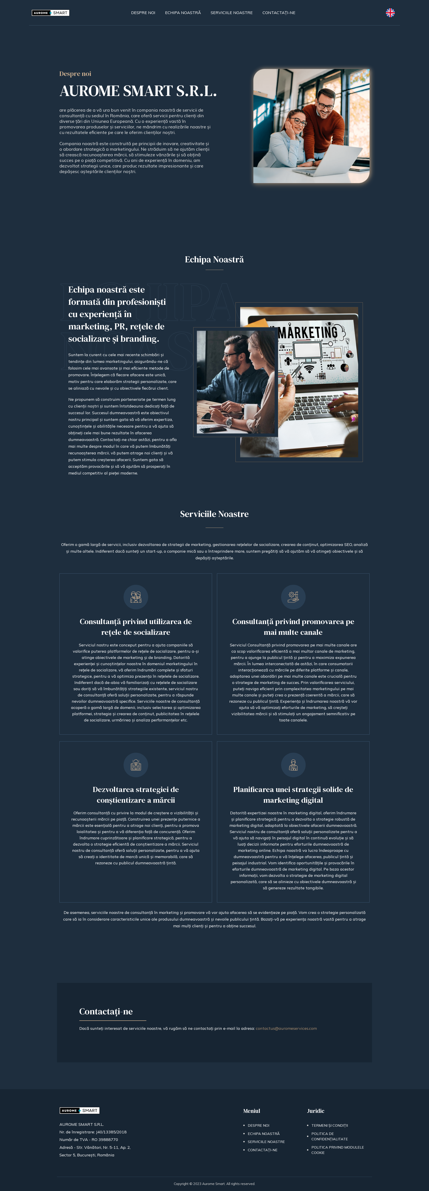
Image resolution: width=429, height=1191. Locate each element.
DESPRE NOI (258, 1125)
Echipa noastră (183, 12)
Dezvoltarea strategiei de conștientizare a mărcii (136, 794)
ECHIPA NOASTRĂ (264, 1133)
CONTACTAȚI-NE (263, 1150)
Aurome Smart (213, 1184)
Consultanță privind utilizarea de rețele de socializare (136, 626)
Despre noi (143, 12)
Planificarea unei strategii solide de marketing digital (293, 794)
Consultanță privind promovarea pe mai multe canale (293, 626)
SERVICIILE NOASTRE (266, 1141)
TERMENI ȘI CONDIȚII (329, 1125)
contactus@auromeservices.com (286, 1028)
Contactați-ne (279, 12)
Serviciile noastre (232, 12)
